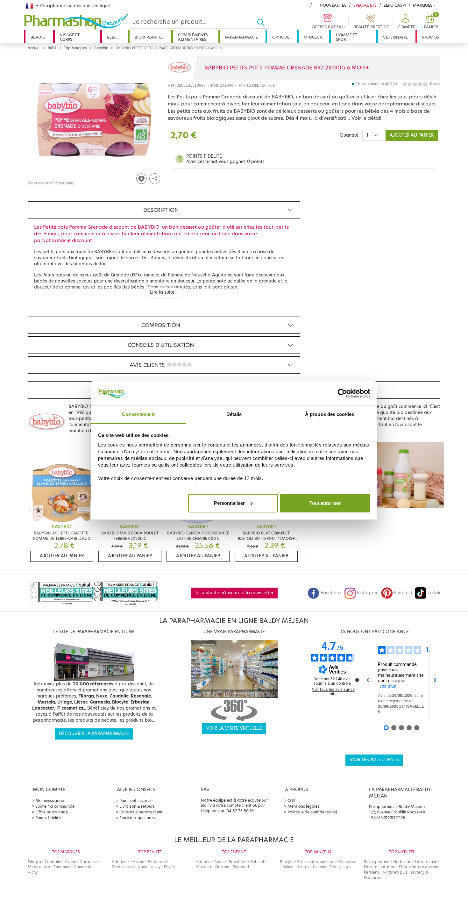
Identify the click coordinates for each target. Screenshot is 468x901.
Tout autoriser (325, 503)
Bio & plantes (149, 37)
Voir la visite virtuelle (234, 728)
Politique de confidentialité (312, 812)
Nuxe (142, 866)
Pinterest (403, 593)
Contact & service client (141, 812)
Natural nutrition (379, 866)
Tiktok (434, 593)
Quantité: (350, 135)
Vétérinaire (395, 37)
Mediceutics (39, 866)
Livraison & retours (137, 806)
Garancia (88, 861)
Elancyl (336, 866)
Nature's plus (395, 872)
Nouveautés (333, 5)
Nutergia (419, 872)
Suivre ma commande (54, 806)
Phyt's (169, 866)
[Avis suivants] (434, 680)
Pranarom (373, 877)
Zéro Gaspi (395, 5)
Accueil (34, 48)
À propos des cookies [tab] (329, 414)
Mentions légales (303, 806)
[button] (406, 22)
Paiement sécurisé (135, 800)
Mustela (203, 866)
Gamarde (82, 866)
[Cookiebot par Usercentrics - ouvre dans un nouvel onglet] (342, 393)
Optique (280, 37)
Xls (348, 866)
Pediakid (241, 866)
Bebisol (257, 861)
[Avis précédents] (367, 680)
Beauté (38, 37)
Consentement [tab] (138, 414)
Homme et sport (346, 37)
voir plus (387, 686)
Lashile (319, 866)
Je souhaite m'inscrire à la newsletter (234, 593)
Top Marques (75, 48)
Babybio (101, 48)
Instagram (368, 593)
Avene (70, 861)
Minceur (313, 37)
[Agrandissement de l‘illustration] (94, 120)
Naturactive (426, 861)
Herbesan (402, 861)
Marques (422, 5)
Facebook (331, 593)
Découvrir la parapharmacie (94, 734)
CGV (291, 800)
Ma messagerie (49, 800)
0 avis (435, 84)
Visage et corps (70, 37)
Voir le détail (366, 118)
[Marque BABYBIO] (180, 68)
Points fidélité (48, 817)
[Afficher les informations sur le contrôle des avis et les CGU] (357, 680)
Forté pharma (377, 861)
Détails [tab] (234, 414)
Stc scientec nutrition (316, 861)
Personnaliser (229, 503)
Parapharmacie (241, 37)
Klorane (222, 866)
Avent (219, 861)
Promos (430, 37)
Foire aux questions (137, 817)
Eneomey (61, 866)
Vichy (33, 872)
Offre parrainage (51, 812)
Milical (288, 866)
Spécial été (365, 5)
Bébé (112, 37)
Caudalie (53, 861)
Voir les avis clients (374, 760)
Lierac (303, 866)
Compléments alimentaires (193, 37)
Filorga (34, 861)
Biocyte (287, 861)
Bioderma (157, 861)
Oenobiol (347, 861)
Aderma (119, 861)
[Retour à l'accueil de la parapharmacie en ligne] (76, 21)
